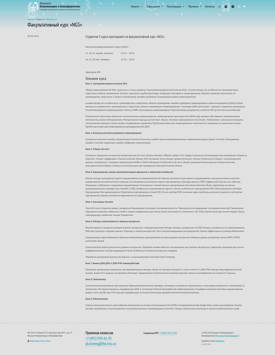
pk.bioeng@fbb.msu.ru (101, 343)
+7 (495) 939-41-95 (99, 338)
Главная (31, 19)
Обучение (193, 6)
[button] (239, 7)
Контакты (210, 6)
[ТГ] (233, 6)
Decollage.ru (219, 341)
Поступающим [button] (174, 6)
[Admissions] (219, 6)
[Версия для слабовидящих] (244, 6)
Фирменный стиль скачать (40, 341)
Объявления (51, 19)
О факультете (153, 6)
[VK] (226, 6)
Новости (135, 6)
